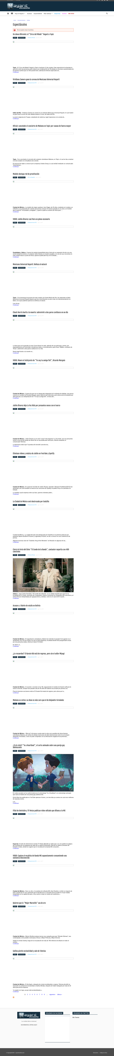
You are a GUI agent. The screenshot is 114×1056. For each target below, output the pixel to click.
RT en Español (31, 177)
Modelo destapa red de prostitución (26, 174)
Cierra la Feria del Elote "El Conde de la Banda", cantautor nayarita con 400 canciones (41, 550)
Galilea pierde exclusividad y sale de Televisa (29, 951)
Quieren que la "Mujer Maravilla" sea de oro (29, 903)
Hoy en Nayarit (19, 13)
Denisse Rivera (31, 37)
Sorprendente (38, 13)
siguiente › (52, 994)
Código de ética (103, 1052)
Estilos (64, 13)
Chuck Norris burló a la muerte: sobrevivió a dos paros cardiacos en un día (40, 312)
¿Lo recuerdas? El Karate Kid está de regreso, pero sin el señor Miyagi (39, 653)
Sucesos (29, 13)
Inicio (18, 6)
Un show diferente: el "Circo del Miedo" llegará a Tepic (33, 34)
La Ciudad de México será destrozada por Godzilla (31, 501)
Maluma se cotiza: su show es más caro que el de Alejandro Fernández (38, 700)
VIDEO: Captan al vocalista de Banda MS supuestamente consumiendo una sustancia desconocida (40, 857)
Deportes (57, 13)
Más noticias (47, 13)
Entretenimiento (21, 20)
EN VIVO (71, 13)
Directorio (95, 1052)
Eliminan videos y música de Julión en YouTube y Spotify (33, 453)
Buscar (107, 13)
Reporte (12, 13)
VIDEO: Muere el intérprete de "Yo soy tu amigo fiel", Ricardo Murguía (39, 360)
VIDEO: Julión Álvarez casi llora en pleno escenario (31, 219)
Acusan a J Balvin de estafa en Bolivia (26, 605)
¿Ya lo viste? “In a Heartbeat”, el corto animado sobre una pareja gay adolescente (39, 746)
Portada (8, 13)
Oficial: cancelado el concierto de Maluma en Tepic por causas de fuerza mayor (42, 126)
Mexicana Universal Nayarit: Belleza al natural (30, 264)
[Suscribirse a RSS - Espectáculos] (13, 997)
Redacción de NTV (32, 82)
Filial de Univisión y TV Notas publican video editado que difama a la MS (39, 810)
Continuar (16, 72)
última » (59, 994)
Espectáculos (22, 37)
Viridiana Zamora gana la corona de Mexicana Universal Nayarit (36, 79)
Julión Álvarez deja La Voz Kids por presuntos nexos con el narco (36, 405)
